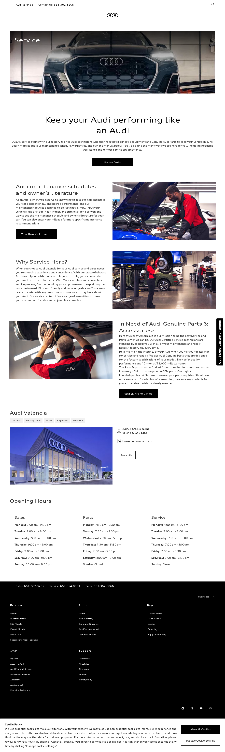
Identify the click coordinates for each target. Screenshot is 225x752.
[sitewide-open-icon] (213, 5)
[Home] (112, 15)
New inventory (86, 618)
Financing (152, 629)
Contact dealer (155, 613)
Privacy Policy (85, 679)
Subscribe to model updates (24, 640)
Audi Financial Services (21, 669)
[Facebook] (182, 708)
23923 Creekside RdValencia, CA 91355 (135, 430)
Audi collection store (20, 674)
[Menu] (12, 15)
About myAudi (17, 664)
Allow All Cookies (200, 729)
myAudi (14, 658)
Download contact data (137, 441)
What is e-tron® (18, 618)
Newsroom (84, 669)
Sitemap (83, 674)
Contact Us (84, 658)
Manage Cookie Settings (200, 740)
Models (13, 613)
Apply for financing (157, 634)
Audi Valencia (24, 4)
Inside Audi (15, 634)
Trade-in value (154, 618)
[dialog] (112, 735)
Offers (82, 613)
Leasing (151, 624)
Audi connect (16, 685)
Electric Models (17, 629)
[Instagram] (210, 708)
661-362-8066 (104, 586)
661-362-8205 (64, 4)
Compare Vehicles (87, 634)
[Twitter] (192, 708)
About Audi (84, 664)
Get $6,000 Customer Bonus (219, 342)
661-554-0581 (70, 586)
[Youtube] (201, 708)
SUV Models (16, 624)
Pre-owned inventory (89, 624)
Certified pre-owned (89, 629)
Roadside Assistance (20, 690)
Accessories (15, 679)
